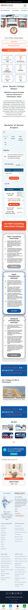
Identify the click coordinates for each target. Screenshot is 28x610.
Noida (4, 511)
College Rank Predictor (6, 561)
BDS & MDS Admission (6, 563)
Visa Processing (18, 539)
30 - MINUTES (14, 370)
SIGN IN (14, 454)
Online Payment (9, 1)
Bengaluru (6, 513)
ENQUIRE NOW (14, 178)
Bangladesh (4, 528)
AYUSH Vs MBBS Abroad (20, 556)
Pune (8, 511)
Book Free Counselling (14, 50)
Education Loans (19, 536)
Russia (2, 546)
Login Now (15, 204)
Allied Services (18, 541)
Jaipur (7, 519)
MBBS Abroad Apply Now (17, 1)
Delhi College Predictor (20, 572)
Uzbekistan (3, 548)
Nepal (2, 542)
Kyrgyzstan (3, 535)
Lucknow (4, 517)
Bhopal (9, 517)
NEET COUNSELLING (5, 10)
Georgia (3, 530)
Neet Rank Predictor (5, 558)
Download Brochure (14, 45)
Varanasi (3, 516)
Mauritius (3, 539)
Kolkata (10, 514)
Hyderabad (9, 516)
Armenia (3, 526)
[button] (25, 474)
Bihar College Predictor (20, 582)
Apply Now (14, 41)
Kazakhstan (3, 532)
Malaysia (3, 537)
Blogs (16, 511)
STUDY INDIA (24, 10)
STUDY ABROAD (15, 10)
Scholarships (18, 534)
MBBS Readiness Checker (21, 558)
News (16, 509)
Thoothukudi (4, 514)
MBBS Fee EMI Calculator (21, 561)
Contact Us (17, 513)
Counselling (18, 526)
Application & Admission (21, 532)
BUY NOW (14, 266)
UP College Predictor (20, 569)
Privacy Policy (14, 601)
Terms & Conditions (14, 599)
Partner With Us (20, 515)
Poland (2, 544)
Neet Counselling (5, 556)
